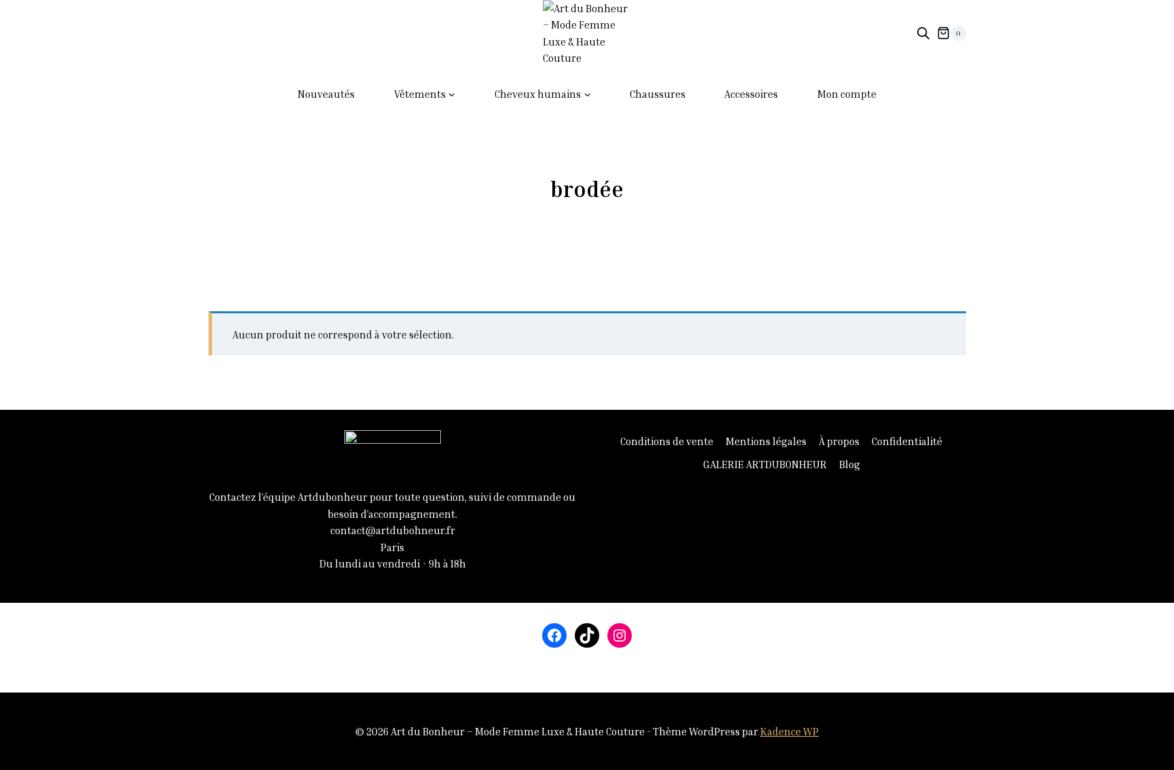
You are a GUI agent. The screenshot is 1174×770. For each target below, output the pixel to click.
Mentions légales (766, 441)
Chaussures (658, 94)
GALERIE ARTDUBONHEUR (765, 464)
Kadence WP (789, 731)
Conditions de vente (666, 441)
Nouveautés (326, 94)
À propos (839, 441)
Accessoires (751, 94)
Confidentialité (907, 441)
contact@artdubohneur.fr (392, 530)
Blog (849, 464)
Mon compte (846, 94)
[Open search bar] (923, 33)
